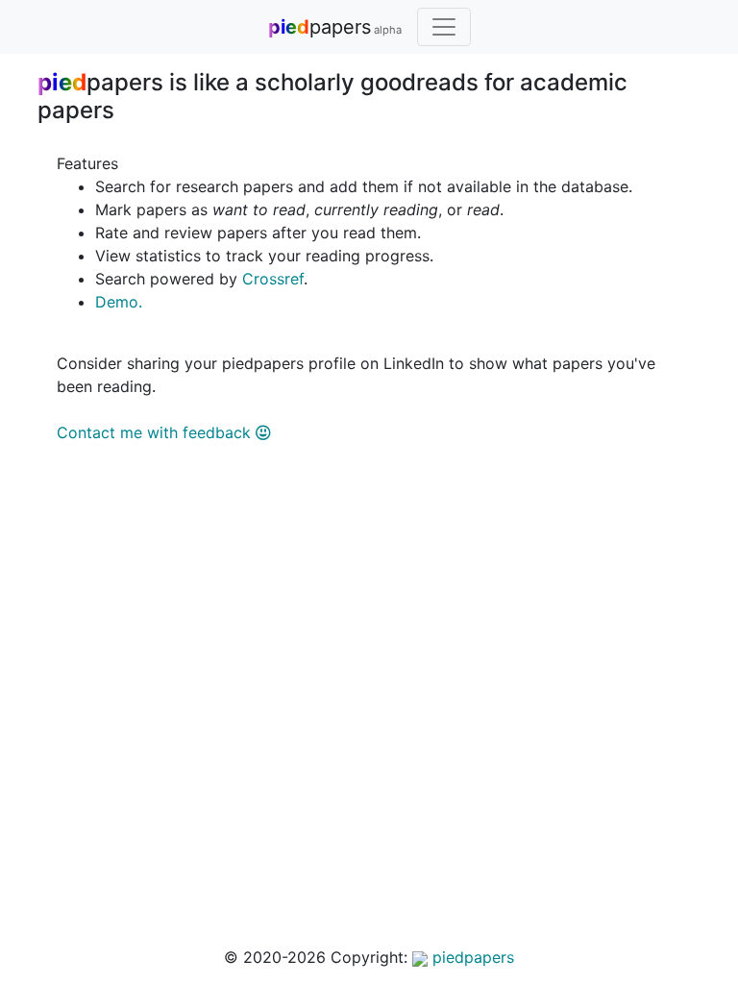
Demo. (118, 301)
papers (335, 26)
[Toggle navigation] (444, 27)
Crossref (273, 278)
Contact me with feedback (156, 432)
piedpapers (471, 957)
